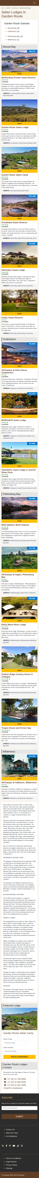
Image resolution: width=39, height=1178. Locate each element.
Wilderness (12, 40)
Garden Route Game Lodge (15, 127)
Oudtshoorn (12, 31)
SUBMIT (19, 1116)
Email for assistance (13, 1088)
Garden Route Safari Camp (15, 175)
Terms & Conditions (13, 1158)
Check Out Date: (8, 1047)
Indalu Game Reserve (12, 317)
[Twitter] (3, 1146)
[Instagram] (22, 1146)
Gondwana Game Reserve (14, 222)
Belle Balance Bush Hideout (15, 525)
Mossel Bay (12, 28)
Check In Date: (7, 1039)
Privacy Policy (11, 1165)
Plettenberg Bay (14, 36)
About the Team (12, 1133)
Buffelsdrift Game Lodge (14, 420)
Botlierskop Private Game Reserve (19, 77)
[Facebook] (6, 1146)
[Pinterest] (10, 1146)
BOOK (20, 74)
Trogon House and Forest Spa (16, 728)
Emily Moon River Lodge (14, 624)
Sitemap (9, 1168)
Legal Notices (11, 1162)
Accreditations (11, 1136)
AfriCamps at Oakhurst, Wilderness (19, 782)
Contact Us (10, 1130)
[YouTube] (14, 1146)
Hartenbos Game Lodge (13, 270)
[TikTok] (18, 1146)
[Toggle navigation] (34, 3)
